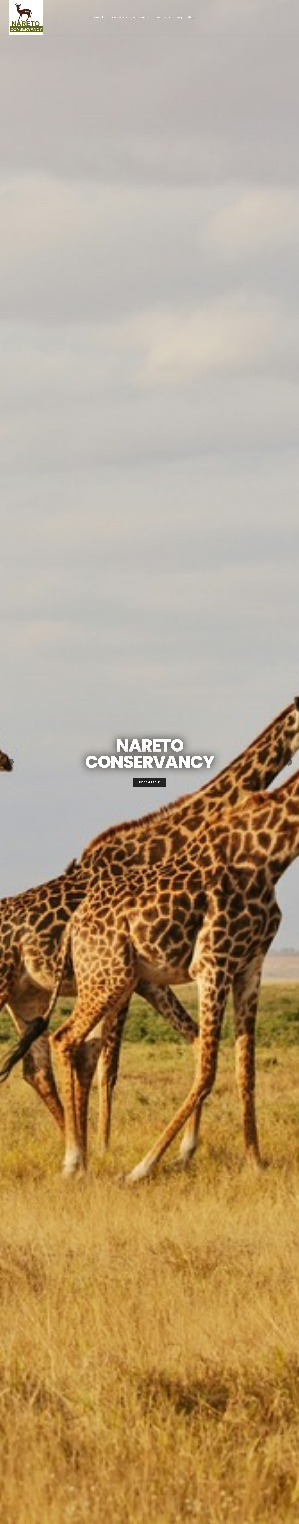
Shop (191, 17)
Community (119, 17)
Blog (179, 17)
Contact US (162, 17)
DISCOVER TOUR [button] (149, 782)
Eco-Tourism (141, 17)
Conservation (97, 17)
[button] (10, 762)
